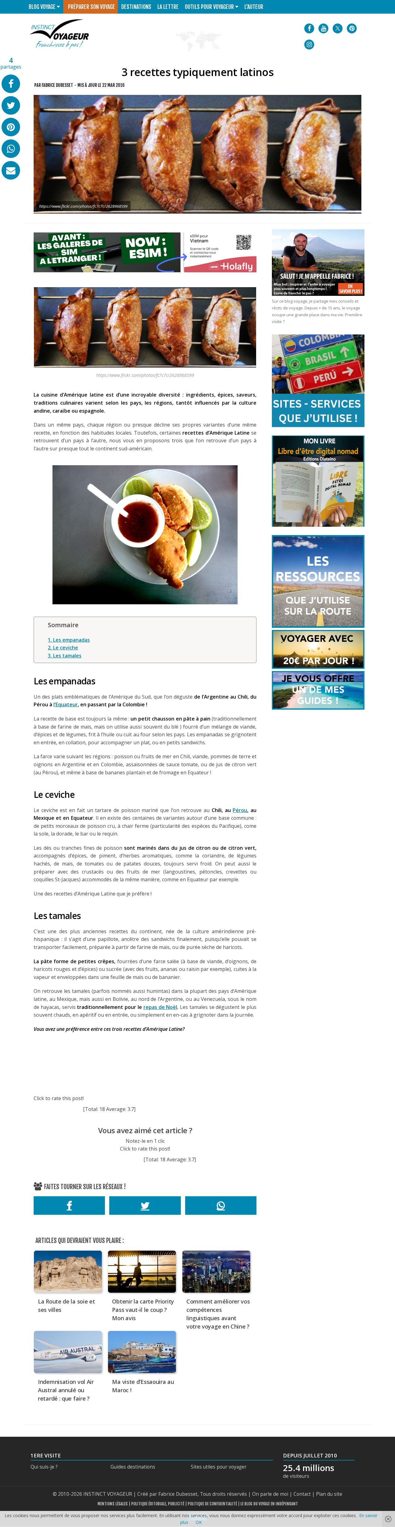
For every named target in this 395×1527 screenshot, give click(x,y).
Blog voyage (42, 6)
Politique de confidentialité (212, 1503)
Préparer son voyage (91, 6)
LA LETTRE (168, 6)
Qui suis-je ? (44, 1467)
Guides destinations (132, 1467)
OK (199, 1522)
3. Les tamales (64, 655)
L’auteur (253, 6)
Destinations (136, 6)
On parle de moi (270, 1494)
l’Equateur (65, 704)
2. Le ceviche (63, 647)
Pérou (240, 810)
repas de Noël (160, 1007)
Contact (302, 1494)
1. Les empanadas (69, 639)
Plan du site (329, 1494)
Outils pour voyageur (209, 6)
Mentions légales (113, 1503)
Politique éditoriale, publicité (157, 1503)
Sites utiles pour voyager (219, 1467)
